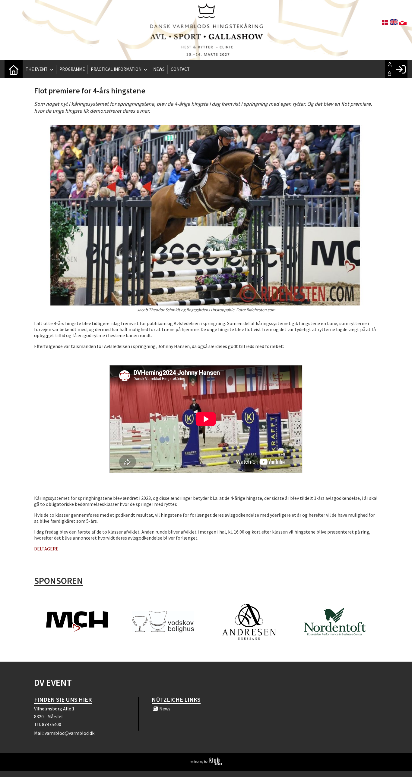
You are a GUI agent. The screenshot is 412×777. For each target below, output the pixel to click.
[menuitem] (14, 69)
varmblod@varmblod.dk (69, 733)
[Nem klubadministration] (206, 763)
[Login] (400, 69)
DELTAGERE (46, 549)
